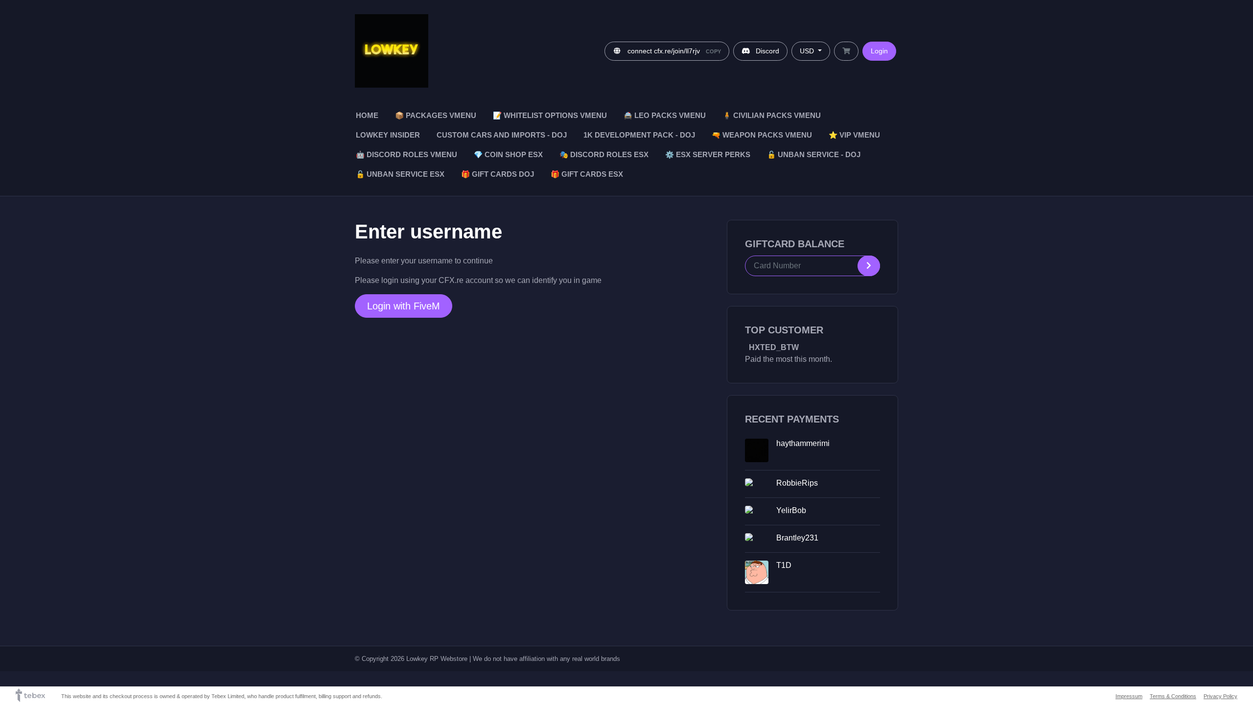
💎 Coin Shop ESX (508, 155)
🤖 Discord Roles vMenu (406, 155)
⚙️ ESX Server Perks (707, 155)
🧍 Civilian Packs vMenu (771, 115)
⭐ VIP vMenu (854, 135)
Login (879, 51)
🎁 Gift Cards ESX (587, 174)
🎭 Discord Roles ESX (604, 155)
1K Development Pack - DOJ (639, 135)
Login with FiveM (403, 306)
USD (808, 51)
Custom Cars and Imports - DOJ (502, 135)
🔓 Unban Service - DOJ (813, 155)
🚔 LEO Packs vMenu (665, 115)
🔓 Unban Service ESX (400, 174)
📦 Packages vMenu (435, 115)
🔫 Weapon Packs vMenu (762, 135)
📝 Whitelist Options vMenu (550, 115)
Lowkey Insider (388, 135)
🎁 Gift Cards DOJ (497, 174)
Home (367, 115)
